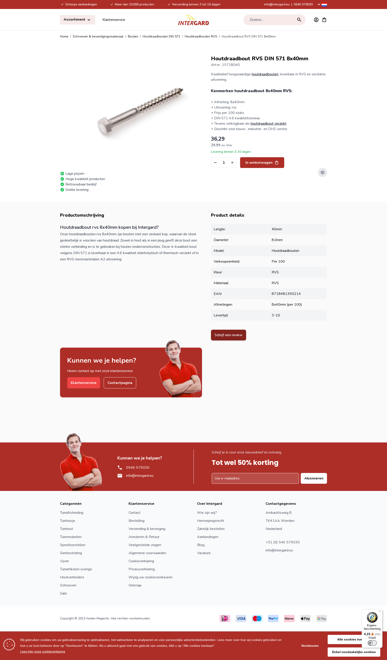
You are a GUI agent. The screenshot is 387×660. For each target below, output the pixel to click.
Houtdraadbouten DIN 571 (161, 36)
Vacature (204, 553)
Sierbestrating (71, 553)
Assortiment (75, 19)
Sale (63, 593)
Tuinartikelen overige (76, 569)
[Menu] (380, 612)
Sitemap (135, 585)
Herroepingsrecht (210, 520)
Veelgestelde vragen (145, 544)
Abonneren (313, 478)
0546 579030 (303, 4)
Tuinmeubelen (71, 536)
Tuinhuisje (67, 520)
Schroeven (68, 585)
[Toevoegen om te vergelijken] (322, 172)
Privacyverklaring (142, 569)
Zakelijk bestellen (211, 528)
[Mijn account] (316, 19)
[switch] (372, 643)
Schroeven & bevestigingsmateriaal (98, 36)
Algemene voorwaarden (147, 553)
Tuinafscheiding (71, 512)
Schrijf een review (229, 335)
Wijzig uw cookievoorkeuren (150, 577)
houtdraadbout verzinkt (268, 123)
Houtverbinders (72, 577)
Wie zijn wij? (207, 512)
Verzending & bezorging (147, 528)
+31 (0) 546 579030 (283, 542)
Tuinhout (66, 528)
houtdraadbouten (265, 74)
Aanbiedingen (207, 536)
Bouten (133, 36)
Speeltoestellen (72, 544)
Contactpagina (120, 382)
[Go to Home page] (193, 19)
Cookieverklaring (141, 561)
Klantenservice (113, 19)
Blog (200, 544)
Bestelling (136, 520)
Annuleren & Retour (144, 536)
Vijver (64, 561)
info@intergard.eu (277, 4)
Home (64, 36)
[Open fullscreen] (142, 107)
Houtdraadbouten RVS (201, 36)
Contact (134, 512)
